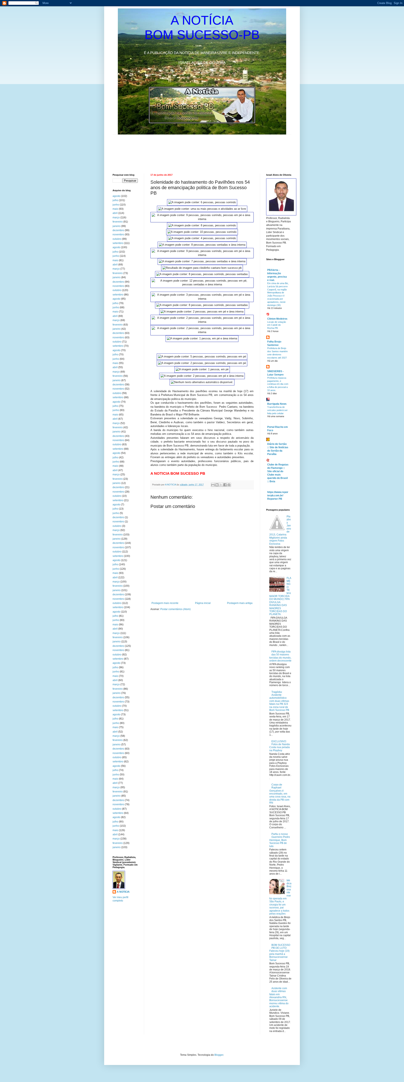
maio (115, 208)
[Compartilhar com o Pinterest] (229, 485)
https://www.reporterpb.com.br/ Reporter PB (277, 495)
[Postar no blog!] (217, 485)
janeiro (117, 226)
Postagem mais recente (165, 603)
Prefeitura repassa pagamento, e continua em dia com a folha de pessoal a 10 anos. (277, 384)
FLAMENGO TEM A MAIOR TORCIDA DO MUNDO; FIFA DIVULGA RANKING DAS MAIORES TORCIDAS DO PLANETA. (280, 596)
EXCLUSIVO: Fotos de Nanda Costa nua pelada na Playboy (279, 746)
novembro (118, 234)
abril (115, 213)
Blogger (218, 1054)
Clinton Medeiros (277, 318)
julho (115, 200)
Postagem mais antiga (239, 603)
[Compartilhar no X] (221, 485)
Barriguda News (277, 403)
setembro (118, 243)
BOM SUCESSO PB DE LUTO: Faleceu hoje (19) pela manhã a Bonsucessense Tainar (279, 953)
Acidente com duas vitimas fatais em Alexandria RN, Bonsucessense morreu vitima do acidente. (278, 997)
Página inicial (203, 603)
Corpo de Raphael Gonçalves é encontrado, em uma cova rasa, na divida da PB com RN (279, 793)
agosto (116, 196)
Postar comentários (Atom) (175, 609)
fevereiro (118, 221)
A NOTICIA (171, 484)
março (116, 217)
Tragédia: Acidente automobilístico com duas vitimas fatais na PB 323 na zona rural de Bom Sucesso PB (279, 701)
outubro (117, 238)
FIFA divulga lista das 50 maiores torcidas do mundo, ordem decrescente (280, 656)
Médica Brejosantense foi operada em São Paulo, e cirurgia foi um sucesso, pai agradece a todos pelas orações (280, 897)
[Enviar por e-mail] (213, 485)
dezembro (118, 230)
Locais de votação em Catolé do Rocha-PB (276, 325)
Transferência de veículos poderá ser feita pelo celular (277, 410)
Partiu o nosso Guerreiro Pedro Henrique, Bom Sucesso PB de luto (279, 840)
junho (116, 204)
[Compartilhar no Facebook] (225, 485)
